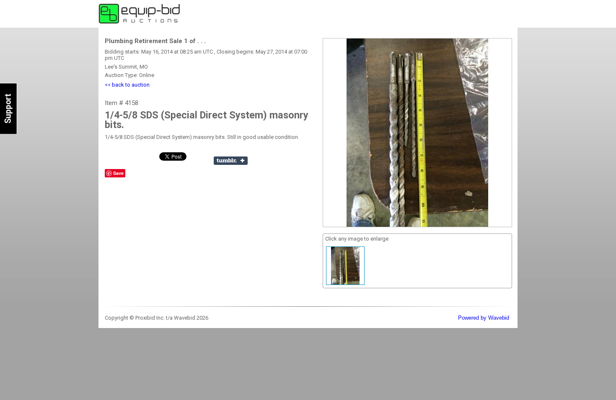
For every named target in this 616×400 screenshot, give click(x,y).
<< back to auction (127, 85)
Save (118, 173)
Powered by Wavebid (483, 318)
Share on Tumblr (231, 160)
